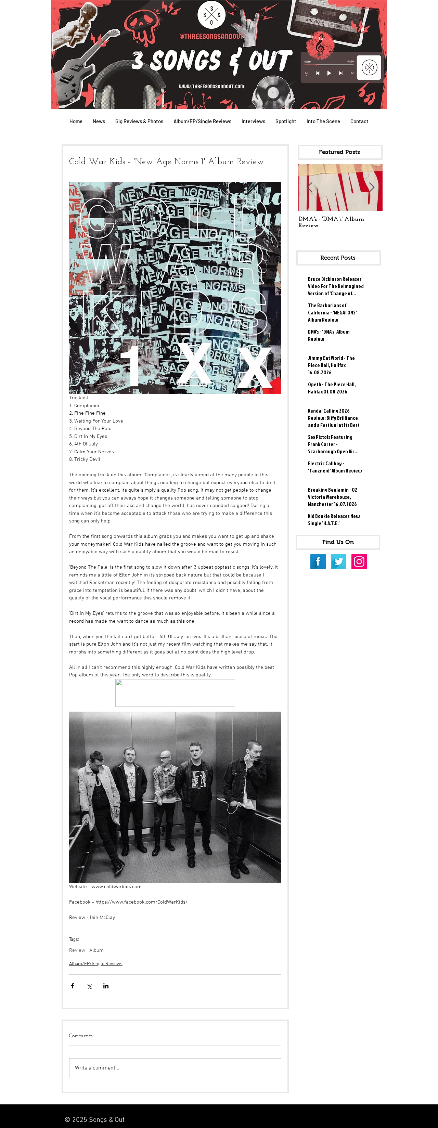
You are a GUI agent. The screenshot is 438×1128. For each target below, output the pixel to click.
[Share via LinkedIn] (106, 986)
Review (77, 950)
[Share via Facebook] (72, 986)
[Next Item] (372, 187)
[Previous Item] (309, 187)
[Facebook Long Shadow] (318, 561)
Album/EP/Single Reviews (96, 964)
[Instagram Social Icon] (359, 561)
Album (96, 950)
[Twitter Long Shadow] (338, 561)
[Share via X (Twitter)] (89, 986)
